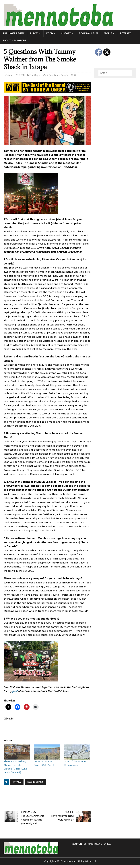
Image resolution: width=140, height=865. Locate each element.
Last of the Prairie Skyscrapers (75, 763)
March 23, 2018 (16, 75)
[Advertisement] (70, 798)
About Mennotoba (14, 40)
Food (49, 33)
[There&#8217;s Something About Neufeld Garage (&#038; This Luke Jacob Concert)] (17, 752)
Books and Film (88, 33)
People (108, 33)
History (66, 33)
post (15, 691)
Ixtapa (17, 782)
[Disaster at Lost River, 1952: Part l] (47, 752)
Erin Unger (35, 75)
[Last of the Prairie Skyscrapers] (77, 752)
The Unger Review (13, 33)
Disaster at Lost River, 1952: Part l (44, 763)
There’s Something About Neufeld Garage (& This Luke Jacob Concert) (15, 766)
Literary (125, 33)
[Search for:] (115, 73)
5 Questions (53, 75)
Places (34, 33)
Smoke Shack (35, 782)
